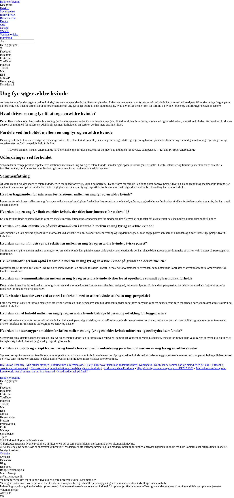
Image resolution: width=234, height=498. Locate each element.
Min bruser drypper (37, 364)
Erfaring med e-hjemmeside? (67, 364)
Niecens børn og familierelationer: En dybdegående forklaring (66, 368)
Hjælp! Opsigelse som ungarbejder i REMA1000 (165, 368)
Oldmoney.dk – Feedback (119, 368)
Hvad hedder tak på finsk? (72, 371)
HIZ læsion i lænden (12, 364)
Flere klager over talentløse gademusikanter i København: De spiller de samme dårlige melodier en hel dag (148, 364)
